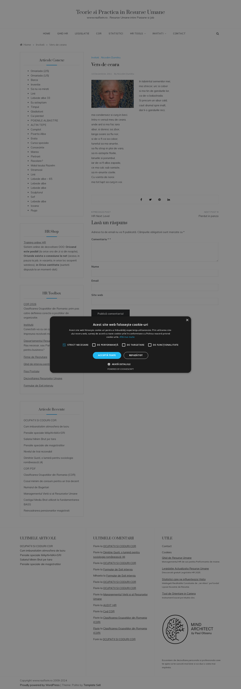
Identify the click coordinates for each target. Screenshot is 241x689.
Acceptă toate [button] (107, 355)
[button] (120, 364)
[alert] (120, 344)
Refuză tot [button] (136, 355)
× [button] (187, 320)
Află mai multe (127, 336)
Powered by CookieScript (120, 369)
